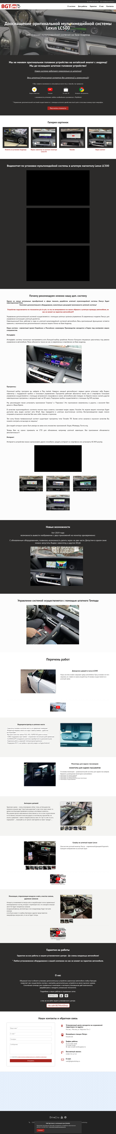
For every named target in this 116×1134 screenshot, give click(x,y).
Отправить (30, 1061)
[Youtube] (61, 995)
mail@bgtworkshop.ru (108, 1)
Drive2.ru (53, 995)
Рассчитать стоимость (58, 108)
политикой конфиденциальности (57, 1127)
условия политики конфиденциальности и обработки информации (32, 1057)
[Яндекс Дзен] (66, 995)
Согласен (40, 1130)
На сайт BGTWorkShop (58, 1005)
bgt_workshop (82, 1122)
